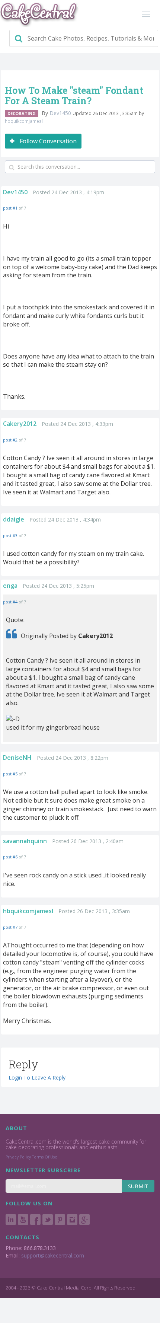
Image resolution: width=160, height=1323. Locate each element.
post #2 (10, 440)
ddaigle (13, 519)
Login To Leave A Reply (37, 1077)
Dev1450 (61, 113)
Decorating (21, 113)
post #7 (10, 927)
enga (10, 585)
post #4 (10, 602)
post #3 (10, 535)
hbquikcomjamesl (24, 121)
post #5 (10, 774)
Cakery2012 (19, 424)
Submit (138, 1186)
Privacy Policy (18, 1157)
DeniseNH (17, 757)
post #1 (10, 208)
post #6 (10, 857)
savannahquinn (25, 841)
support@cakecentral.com (52, 1255)
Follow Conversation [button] (47, 141)
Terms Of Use (44, 1157)
